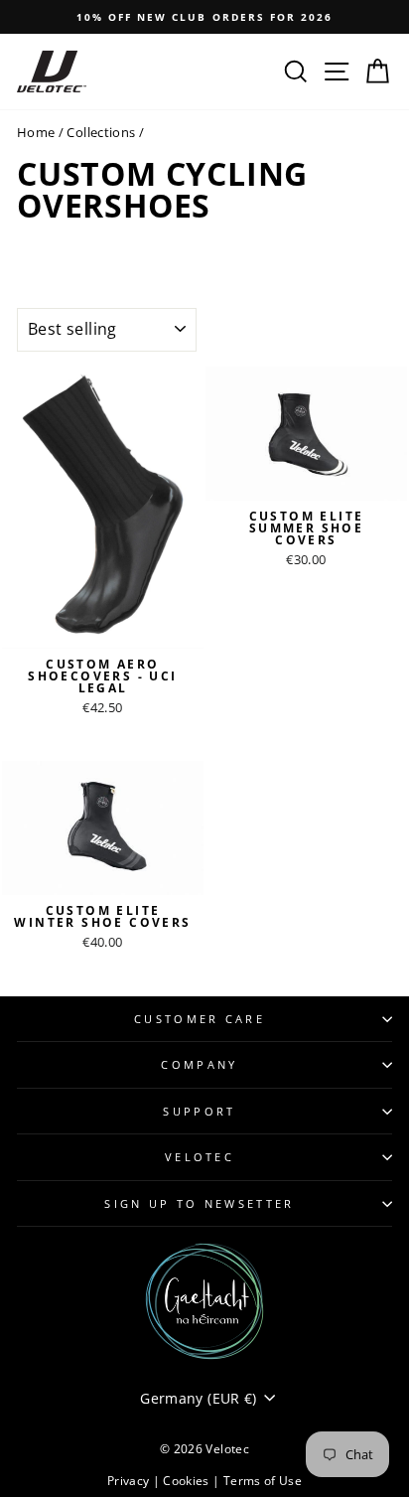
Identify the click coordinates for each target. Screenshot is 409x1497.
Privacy (130, 1480)
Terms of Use (262, 1480)
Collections (101, 132)
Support (199, 1111)
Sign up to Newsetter (199, 1203)
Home (36, 132)
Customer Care (199, 1018)
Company (199, 1064)
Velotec (199, 1156)
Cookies (187, 1480)
